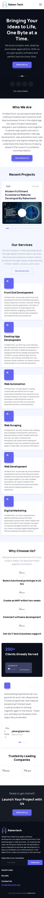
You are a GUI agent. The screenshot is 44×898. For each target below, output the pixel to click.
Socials (5, 875)
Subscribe (35, 862)
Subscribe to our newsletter (12, 858)
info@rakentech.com (10, 885)
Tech (8, 186)
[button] (7, 228)
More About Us (22, 158)
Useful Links (7, 870)
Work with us (22, 64)
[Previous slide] (31, 685)
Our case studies (20, 91)
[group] (22, 203)
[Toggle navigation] (40, 4)
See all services (22, 271)
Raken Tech (15, 4)
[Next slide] (38, 685)
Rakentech (31, 893)
